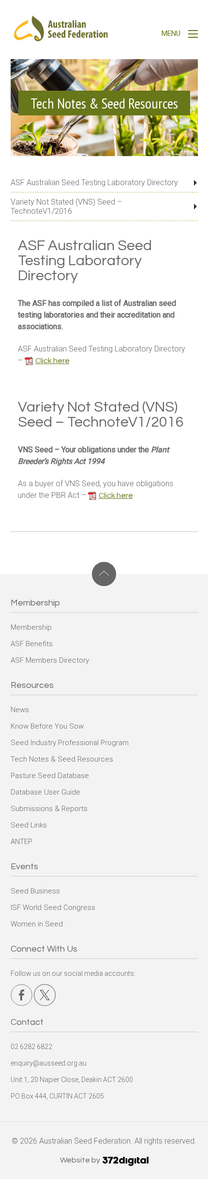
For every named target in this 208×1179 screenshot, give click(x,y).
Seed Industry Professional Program (70, 742)
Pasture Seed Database (50, 775)
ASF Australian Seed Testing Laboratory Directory (94, 182)
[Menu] (193, 35)
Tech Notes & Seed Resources (62, 759)
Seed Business (35, 891)
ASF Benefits (32, 643)
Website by (81, 1160)
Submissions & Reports (49, 808)
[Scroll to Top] (104, 574)
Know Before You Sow (47, 726)
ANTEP (21, 841)
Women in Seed (37, 924)
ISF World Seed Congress (53, 907)
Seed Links (29, 825)
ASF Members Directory (50, 660)
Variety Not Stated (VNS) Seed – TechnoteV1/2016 (66, 206)
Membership (31, 627)
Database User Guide (45, 792)
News (20, 709)
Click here (52, 361)
